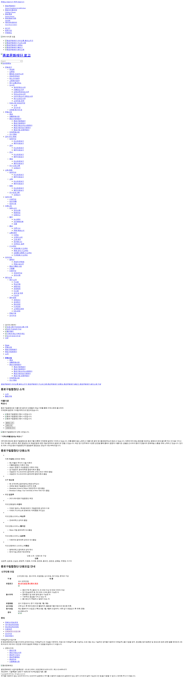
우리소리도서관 (20, 94)
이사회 (16, 291)
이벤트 (16, 235)
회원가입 (8, 30)
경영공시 (17, 300)
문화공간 (8, 67)
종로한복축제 (14, 657)
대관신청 (8, 197)
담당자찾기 (9, 636)
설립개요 (17, 286)
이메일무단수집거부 (12, 631)
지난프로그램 (14, 192)
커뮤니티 (8, 206)
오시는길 (17, 107)
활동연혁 (8, 396)
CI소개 (16, 295)
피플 (15, 224)
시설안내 (12, 199)
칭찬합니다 (18, 242)
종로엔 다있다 (14, 655)
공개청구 (17, 302)
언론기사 (17, 228)
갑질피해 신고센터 (21, 248)
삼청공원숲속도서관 (21, 92)
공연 (11, 145)
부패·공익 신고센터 (21, 251)
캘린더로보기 (19, 143)
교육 (11, 179)
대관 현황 (13, 201)
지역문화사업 (14, 132)
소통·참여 (13, 233)
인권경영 (17, 306)
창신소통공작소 (15, 83)
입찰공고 (17, 215)
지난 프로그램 (14, 166)
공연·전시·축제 (10, 136)
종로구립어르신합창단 (22, 128)
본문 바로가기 (19, 2)
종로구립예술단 (15, 119)
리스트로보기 (19, 141)
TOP (6, 338)
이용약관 (8, 629)
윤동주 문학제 (19, 262)
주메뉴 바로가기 (7, 2)
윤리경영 (17, 304)
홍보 (11, 226)
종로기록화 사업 (15, 266)
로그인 (7, 28)
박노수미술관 (14, 78)
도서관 (11, 85)
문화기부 (12, 313)
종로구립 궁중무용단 (21, 130)
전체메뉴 (8, 33)
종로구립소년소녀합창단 (23, 125)
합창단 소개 (9, 423)
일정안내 (12, 139)
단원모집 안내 (10, 428)
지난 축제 (13, 134)
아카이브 (8, 257)
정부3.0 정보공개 (11, 622)
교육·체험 (8, 170)
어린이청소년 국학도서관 (23, 96)
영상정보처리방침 (12, 627)
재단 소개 (13, 280)
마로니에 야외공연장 (17, 103)
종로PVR (12, 659)
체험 (11, 186)
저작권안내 (18, 273)
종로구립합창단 (20, 123)
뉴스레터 (17, 219)
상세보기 (17, 168)
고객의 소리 (18, 237)
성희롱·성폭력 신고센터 (23, 253)
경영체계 (17, 289)
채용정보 (17, 213)
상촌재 (11, 72)
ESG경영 (17, 311)
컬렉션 (11, 259)
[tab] (94, 423)
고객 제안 (17, 239)
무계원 (11, 69)
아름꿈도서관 (19, 90)
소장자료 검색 (19, 101)
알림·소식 (13, 208)
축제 (11, 114)
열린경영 (12, 297)
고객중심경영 (19, 309)
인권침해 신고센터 (21, 255)
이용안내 (12, 271)
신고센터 (12, 246)
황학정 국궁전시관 (16, 74)
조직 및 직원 (18, 293)
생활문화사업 (14, 116)
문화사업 (8, 112)
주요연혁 (17, 284)
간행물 (11, 268)
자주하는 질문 (19, 244)
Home (7, 345)
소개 (15, 105)
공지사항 (17, 210)
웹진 (11, 217)
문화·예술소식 (19, 230)
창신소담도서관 (20, 98)
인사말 (16, 282)
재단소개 (8, 277)
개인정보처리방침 (12, 625)
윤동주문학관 (14, 76)
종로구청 (12, 650)
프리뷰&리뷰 (18, 221)
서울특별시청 (14, 661)
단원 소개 (9, 425)
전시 (11, 152)
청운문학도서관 (20, 87)
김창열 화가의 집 (15, 110)
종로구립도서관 (15, 653)
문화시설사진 (19, 264)
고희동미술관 (14, 81)
